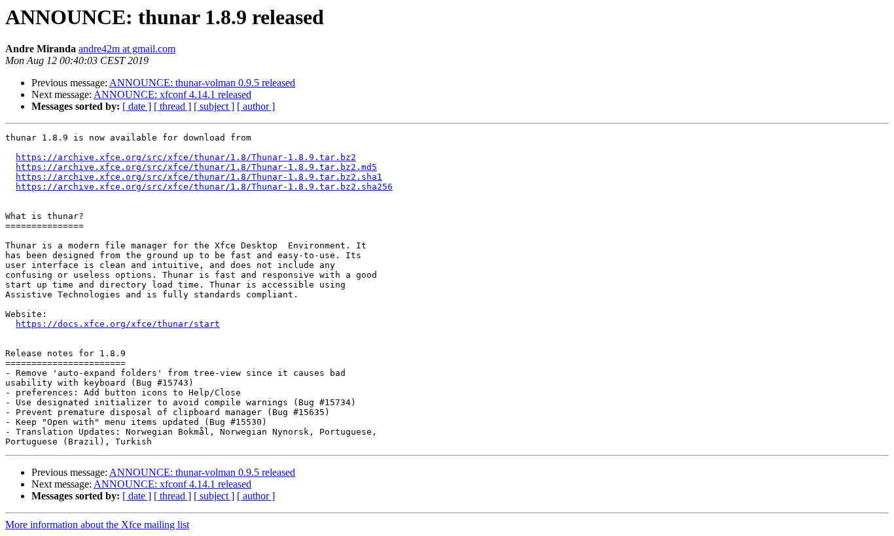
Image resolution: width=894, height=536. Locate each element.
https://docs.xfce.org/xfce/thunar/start (118, 324)
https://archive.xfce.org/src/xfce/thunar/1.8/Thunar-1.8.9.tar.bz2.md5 (196, 167)
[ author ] (256, 106)
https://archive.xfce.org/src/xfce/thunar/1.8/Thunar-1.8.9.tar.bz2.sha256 (204, 187)
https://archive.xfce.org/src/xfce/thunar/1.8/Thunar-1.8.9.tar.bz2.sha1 (199, 177)
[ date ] (136, 106)
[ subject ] (214, 106)
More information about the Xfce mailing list (97, 524)
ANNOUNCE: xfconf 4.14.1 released (172, 94)
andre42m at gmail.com (127, 48)
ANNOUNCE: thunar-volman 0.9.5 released (202, 82)
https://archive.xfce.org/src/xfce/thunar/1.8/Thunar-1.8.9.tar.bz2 (186, 157)
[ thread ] (172, 106)
